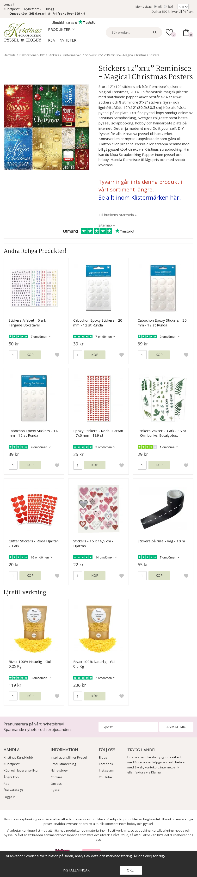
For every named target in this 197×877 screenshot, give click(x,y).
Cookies (56, 777)
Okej (131, 870)
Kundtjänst (11, 9)
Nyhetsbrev (32, 9)
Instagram (106, 770)
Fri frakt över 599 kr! (69, 13)
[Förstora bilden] (46, 126)
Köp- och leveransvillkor (21, 770)
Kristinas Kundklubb (18, 757)
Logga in (10, 4)
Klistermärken (72, 55)
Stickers (54, 55)
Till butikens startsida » (117, 214)
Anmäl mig (176, 726)
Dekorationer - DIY (32, 55)
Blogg (50, 9)
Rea (51, 40)
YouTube (105, 777)
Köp (30, 354)
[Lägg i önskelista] (57, 354)
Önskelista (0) (13, 790)
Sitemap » (106, 225)
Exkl (170, 7)
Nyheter (68, 40)
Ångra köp (11, 777)
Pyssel (55, 790)
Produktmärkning (63, 764)
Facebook (106, 764)
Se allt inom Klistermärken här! (139, 197)
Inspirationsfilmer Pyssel (69, 757)
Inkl (160, 7)
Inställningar (76, 870)
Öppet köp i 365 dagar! (27, 13)
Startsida (10, 55)
